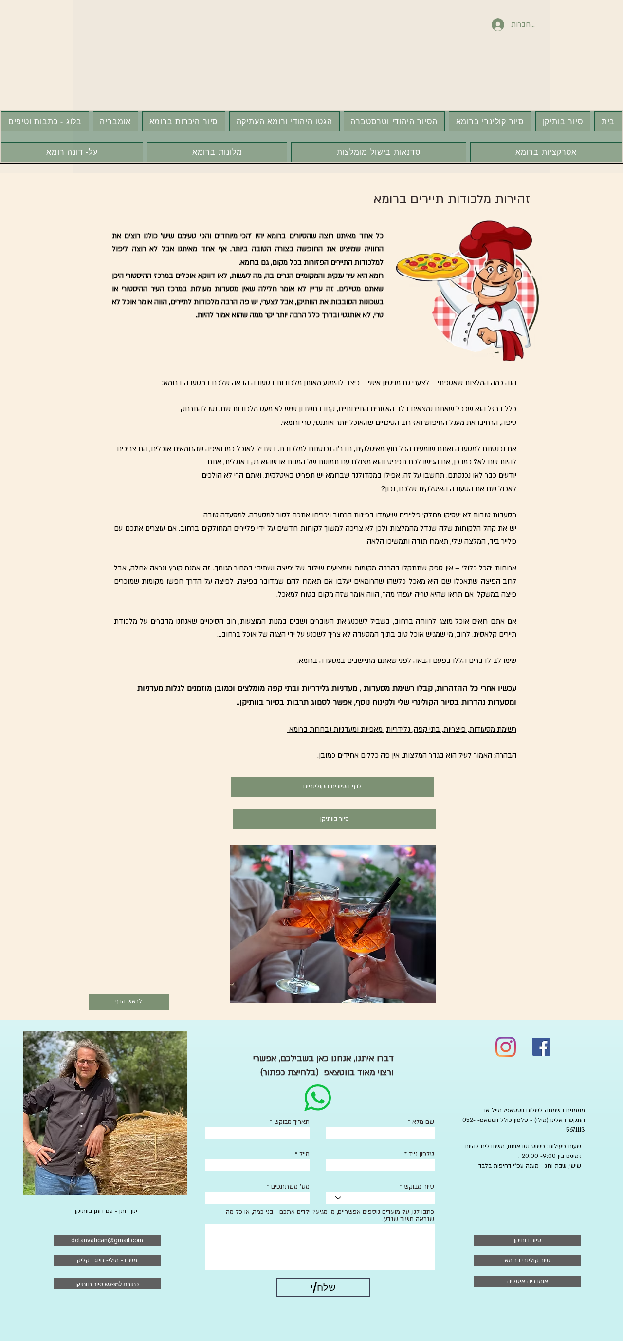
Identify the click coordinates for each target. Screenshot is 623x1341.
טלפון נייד (421, 1154)
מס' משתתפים (290, 1187)
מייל (304, 1154)
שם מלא (423, 1122)
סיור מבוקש (419, 1187)
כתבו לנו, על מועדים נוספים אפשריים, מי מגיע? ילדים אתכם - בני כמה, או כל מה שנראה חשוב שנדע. (330, 1216)
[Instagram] (505, 1047)
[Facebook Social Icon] (541, 1047)
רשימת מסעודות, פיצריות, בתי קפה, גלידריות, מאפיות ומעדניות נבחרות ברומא (401, 729)
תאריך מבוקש (292, 1122)
